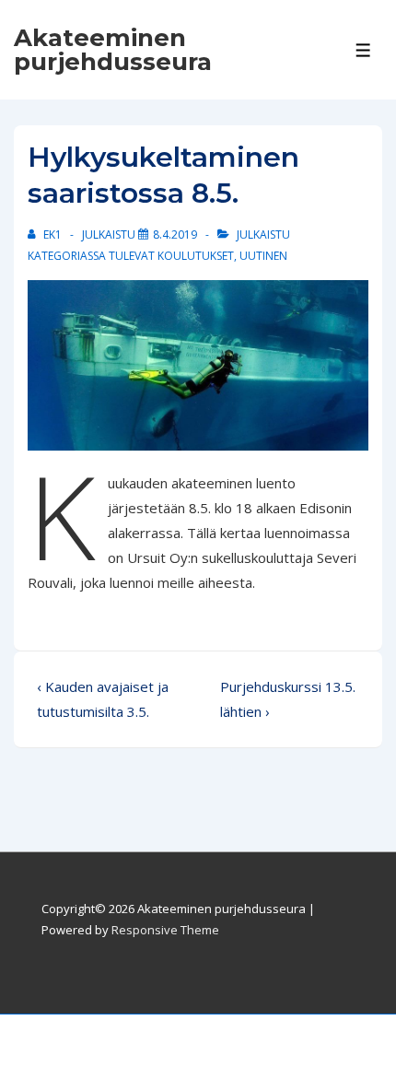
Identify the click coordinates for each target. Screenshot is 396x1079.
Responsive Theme (165, 929)
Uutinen (263, 256)
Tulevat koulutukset (171, 256)
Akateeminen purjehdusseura (113, 49)
